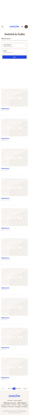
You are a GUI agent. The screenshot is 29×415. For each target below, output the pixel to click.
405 (20, 388)
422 (24, 388)
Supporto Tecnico (11, 403)
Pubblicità (23, 403)
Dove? (5, 51)
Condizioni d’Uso (5, 405)
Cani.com (14, 26)
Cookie (19, 405)
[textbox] (14, 46)
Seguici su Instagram (22, 406)
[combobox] (14, 47)
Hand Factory (18, 412)
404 (17, 388)
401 (9, 388)
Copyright (25, 405)
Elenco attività (18, 400)
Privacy (14, 405)
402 (11, 388)
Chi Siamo (10, 400)
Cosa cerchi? (7, 45)
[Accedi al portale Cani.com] (26, 26)
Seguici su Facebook (8, 406)
